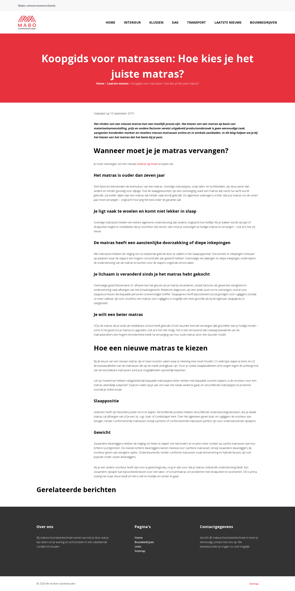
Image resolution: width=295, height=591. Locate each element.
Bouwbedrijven (263, 22)
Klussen (156, 22)
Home (110, 22)
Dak (175, 22)
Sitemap (140, 551)
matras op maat (147, 164)
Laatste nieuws (227, 22)
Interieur (132, 22)
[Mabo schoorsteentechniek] (27, 22)
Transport (196, 22)
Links (138, 546)
